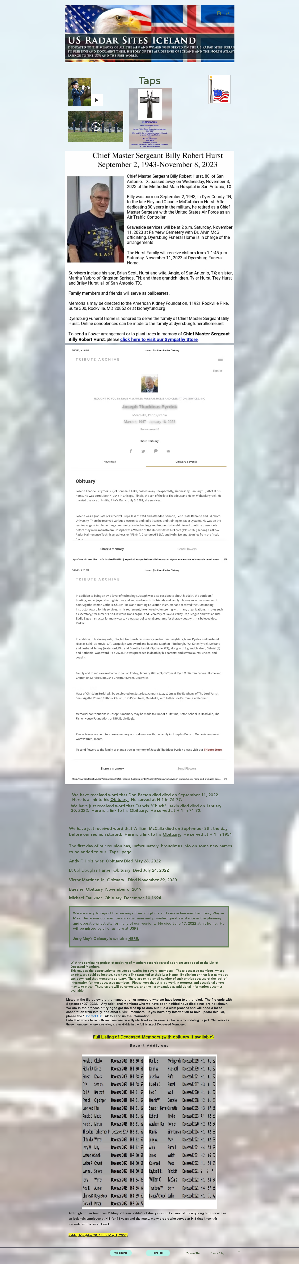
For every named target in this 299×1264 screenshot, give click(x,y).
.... (239, 1250)
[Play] (96, 100)
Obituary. (119, 799)
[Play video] (96, 126)
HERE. (133, 938)
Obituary (114, 861)
